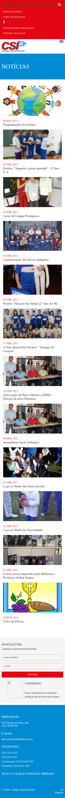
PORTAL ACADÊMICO (12, 12)
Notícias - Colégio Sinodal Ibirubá (14, 46)
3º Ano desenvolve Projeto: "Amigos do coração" (28, 349)
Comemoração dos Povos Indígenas (26, 259)
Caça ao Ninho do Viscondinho (23, 530)
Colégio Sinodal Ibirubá (23, 789)
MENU (61, 41)
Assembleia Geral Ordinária (21, 442)
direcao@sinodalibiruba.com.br (22, 28)
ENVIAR (32, 674)
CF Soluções (58, 791)
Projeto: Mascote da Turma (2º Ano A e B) (30, 303)
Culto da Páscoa (13, 621)
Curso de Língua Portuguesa (21, 216)
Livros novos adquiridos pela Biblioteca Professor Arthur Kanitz (28, 575)
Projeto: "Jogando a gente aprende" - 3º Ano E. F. (31, 170)
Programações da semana (19, 124)
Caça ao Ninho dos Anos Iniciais (24, 486)
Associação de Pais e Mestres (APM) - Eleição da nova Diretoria (28, 396)
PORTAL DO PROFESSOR (14, 17)
